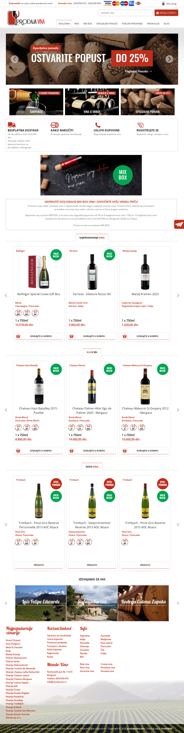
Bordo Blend (21, 417)
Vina (76, 23)
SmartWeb (166, 728)
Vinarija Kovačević (15, 696)
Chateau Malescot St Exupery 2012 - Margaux (145, 410)
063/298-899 (94, 3)
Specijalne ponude (107, 23)
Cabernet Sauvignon (132, 302)
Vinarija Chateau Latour (17, 675)
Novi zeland (106, 642)
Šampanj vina (107, 671)
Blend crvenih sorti (78, 302)
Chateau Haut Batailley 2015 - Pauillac (39, 410)
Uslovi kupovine (55, 639)
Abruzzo (73, 306)
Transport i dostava (56, 646)
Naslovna (64, 23)
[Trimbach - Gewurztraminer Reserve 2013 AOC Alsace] (92, 497)
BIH (82, 656)
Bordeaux (73, 420)
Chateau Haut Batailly (27, 365)
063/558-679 (79, 3)
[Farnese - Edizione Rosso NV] (92, 268)
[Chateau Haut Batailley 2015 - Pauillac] (39, 382)
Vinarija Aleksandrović (17, 664)
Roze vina (84, 667)
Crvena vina (106, 664)
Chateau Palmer (77, 365)
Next (178, 295)
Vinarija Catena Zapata (17, 682)
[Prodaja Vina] (26, 13)
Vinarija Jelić (12, 686)
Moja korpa (168, 12)
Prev (6, 295)
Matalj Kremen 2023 (145, 294)
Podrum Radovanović (16, 657)
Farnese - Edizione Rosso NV (92, 294)
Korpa (50, 656)
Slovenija (84, 646)
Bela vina (84, 664)
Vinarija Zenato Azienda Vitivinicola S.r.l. (17, 716)
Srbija (150, 306)
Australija (105, 635)
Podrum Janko (13, 661)
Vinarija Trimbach (14, 703)
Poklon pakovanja (132, 23)
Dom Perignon (13, 643)
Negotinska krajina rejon (134, 306)
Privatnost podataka (57, 642)
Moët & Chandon (14, 647)
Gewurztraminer (77, 531)
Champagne (21, 306)
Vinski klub (153, 23)
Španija (83, 653)
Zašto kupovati (54, 649)
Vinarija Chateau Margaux (19, 679)
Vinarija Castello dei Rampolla (20, 668)
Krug (8, 650)
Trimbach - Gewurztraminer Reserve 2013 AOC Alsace (92, 525)
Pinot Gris (20, 531)
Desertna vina (87, 671)
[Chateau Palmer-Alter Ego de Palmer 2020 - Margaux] (92, 382)
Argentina (85, 635)
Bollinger (20, 250)
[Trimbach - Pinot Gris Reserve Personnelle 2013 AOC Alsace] (39, 497)
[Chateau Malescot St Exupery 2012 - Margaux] (145, 382)
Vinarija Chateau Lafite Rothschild (22, 672)
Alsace (18, 535)
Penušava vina (108, 667)
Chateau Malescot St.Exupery (137, 365)
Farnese (73, 250)
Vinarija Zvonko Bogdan (17, 693)
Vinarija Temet (13, 689)
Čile (102, 649)
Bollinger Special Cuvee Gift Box (38, 294)
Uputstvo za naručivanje (59, 635)
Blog (166, 23)
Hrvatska (84, 649)
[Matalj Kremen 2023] (145, 268)
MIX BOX (87, 23)
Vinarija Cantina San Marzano (20, 710)
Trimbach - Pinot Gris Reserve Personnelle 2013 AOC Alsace (39, 525)
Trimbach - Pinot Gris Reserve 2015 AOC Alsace (145, 525)
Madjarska (106, 639)
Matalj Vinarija (13, 654)
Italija (80, 306)
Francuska (34, 306)
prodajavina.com (136, 728)
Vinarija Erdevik (13, 707)
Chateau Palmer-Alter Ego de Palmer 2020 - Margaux (91, 410)
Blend (18, 302)
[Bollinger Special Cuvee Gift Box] (39, 268)
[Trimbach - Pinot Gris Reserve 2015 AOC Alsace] (145, 497)
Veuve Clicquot (13, 640)
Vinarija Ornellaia (14, 700)
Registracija (53, 653)
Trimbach (21, 479)
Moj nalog (171, 3)
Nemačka (84, 642)
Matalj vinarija (130, 250)
